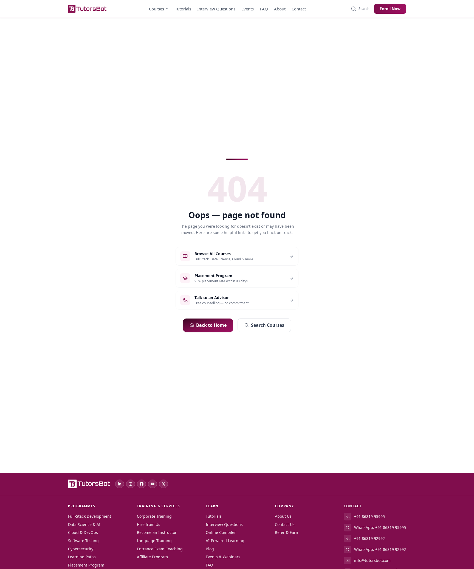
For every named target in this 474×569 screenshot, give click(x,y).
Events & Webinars (223, 556)
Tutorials (183, 9)
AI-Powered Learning (225, 540)
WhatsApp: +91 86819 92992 (380, 549)
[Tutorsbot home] (87, 8)
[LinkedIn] (119, 484)
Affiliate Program (152, 556)
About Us (283, 516)
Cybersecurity (80, 548)
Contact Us (285, 524)
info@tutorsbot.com (372, 560)
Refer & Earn (286, 532)
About (280, 9)
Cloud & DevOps (83, 532)
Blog (210, 548)
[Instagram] (130, 484)
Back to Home (211, 325)
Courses (156, 9)
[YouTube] (152, 484)
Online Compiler (221, 532)
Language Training (154, 540)
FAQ (264, 9)
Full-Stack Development (89, 516)
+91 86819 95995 (369, 516)
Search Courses (267, 325)
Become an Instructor (157, 532)
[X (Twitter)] (163, 484)
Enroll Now (390, 8)
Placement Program (86, 565)
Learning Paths (82, 556)
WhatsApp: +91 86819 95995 (380, 527)
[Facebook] (141, 484)
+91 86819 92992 (369, 538)
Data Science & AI (84, 524)
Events (247, 9)
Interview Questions (216, 9)
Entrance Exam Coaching (160, 548)
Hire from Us (148, 524)
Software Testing (83, 540)
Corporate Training (154, 516)
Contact (299, 9)
